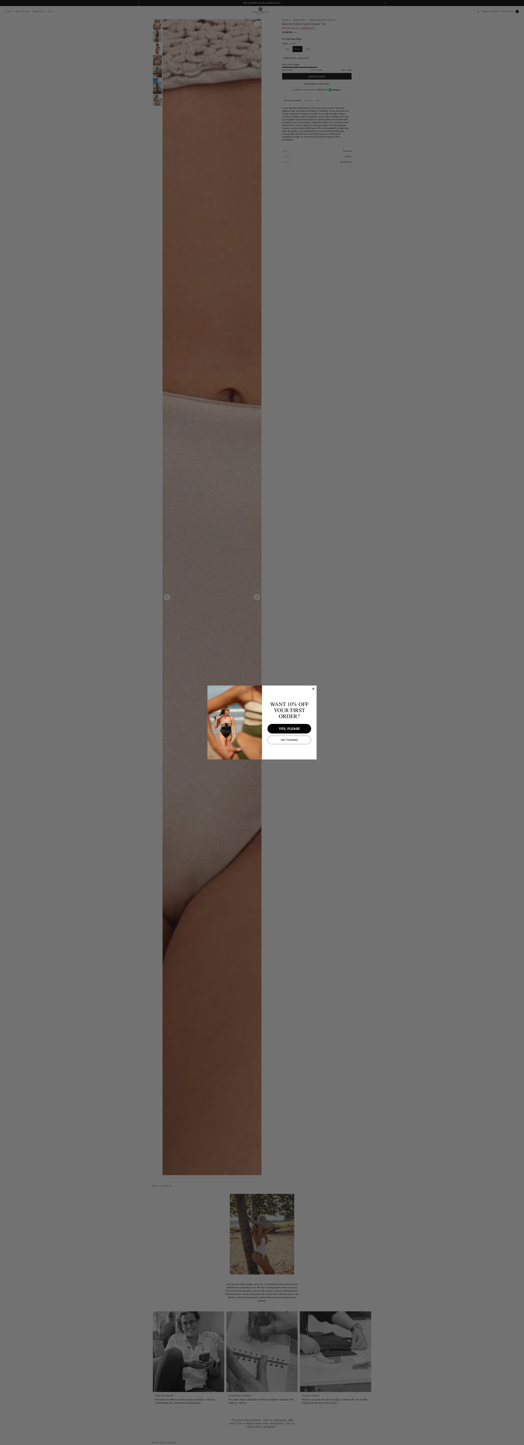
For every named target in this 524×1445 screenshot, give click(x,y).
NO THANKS (289, 740)
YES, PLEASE (289, 729)
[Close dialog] (313, 689)
